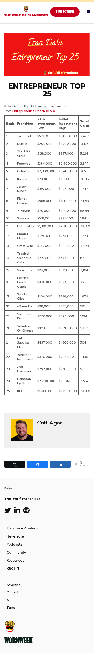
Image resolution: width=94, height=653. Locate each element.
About (11, 600)
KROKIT (13, 568)
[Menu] (87, 12)
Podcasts (14, 544)
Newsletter (16, 536)
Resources (15, 560)
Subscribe (65, 11)
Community (16, 552)
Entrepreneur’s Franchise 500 (34, 111)
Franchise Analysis (22, 528)
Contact (13, 592)
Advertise (14, 585)
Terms (11, 607)
